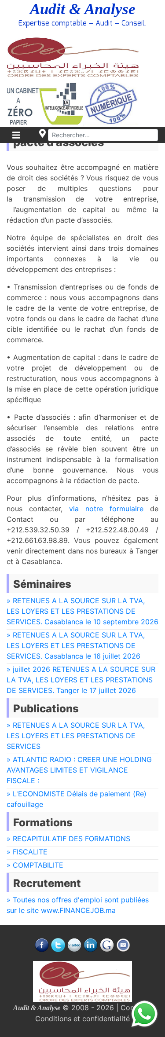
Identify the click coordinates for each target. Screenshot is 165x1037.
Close (39, 375)
